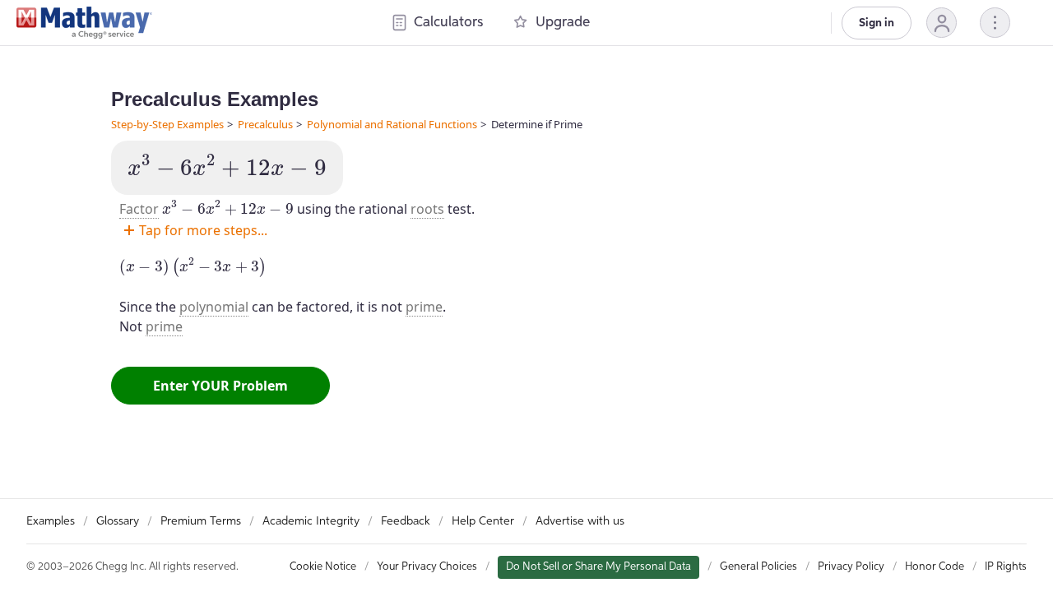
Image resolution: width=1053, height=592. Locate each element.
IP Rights (1006, 567)
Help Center (483, 521)
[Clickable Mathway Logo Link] (84, 23)
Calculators (448, 23)
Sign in (876, 23)
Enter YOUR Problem (220, 386)
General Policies (758, 567)
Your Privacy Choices (427, 567)
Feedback (405, 521)
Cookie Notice (323, 567)
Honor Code (934, 567)
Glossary (117, 521)
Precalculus (265, 124)
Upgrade (563, 23)
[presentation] (227, 165)
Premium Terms (200, 521)
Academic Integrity (311, 521)
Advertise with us (580, 521)
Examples (50, 521)
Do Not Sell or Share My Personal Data (598, 567)
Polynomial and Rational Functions (392, 124)
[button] (941, 22)
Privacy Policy (851, 567)
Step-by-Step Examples (167, 124)
